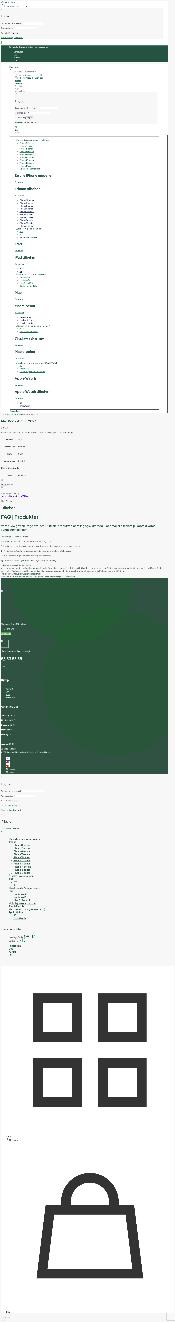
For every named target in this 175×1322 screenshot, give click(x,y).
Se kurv (15, 828)
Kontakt (9, 689)
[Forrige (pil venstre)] (2, 1320)
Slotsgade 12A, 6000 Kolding (14, 624)
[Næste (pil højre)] (4, 1320)
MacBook (5, 414)
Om (7, 691)
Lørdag (12, 941)
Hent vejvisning (7, 628)
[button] (83, 548)
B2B (8, 694)
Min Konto (10, 697)
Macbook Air (15, 414)
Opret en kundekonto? (11, 810)
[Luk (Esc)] (9, 1317)
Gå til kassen (6, 828)
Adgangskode (8, 796)
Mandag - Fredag (16, 937)
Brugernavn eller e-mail (11, 791)
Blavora (47, 752)
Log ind (15, 801)
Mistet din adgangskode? (12, 805)
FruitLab (10, 752)
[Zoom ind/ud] (2, 1317)
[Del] (6, 1317)
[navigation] (87, 822)
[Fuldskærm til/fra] (4, 1317)
